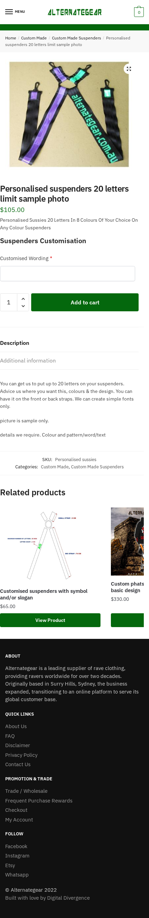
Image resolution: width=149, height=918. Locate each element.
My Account (19, 819)
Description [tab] (14, 342)
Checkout (16, 810)
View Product (50, 620)
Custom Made (34, 37)
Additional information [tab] (28, 360)
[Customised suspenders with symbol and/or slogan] (50, 545)
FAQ (10, 736)
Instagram (17, 855)
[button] (129, 69)
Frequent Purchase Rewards (38, 800)
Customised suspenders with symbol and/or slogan (43, 594)
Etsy (10, 865)
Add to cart (85, 302)
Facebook (16, 846)
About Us (16, 726)
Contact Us (17, 764)
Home (10, 37)
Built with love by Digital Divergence (47, 897)
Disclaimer (17, 745)
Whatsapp (17, 874)
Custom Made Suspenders (76, 37)
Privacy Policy (21, 755)
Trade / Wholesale (26, 791)
